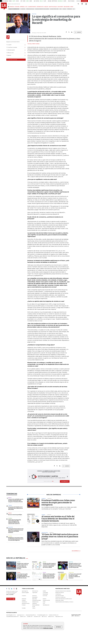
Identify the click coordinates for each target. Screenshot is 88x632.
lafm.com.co (44, 616)
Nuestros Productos (59, 592)
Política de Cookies (48, 628)
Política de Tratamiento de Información (63, 598)
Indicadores (24, 601)
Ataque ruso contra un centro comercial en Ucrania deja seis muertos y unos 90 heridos (23, 566)
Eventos (44, 598)
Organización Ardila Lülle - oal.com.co (76, 615)
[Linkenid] (12, 588)
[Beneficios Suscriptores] (82, 4)
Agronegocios (25, 590)
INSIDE (71, 6)
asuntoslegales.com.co (11, 614)
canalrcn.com (23, 616)
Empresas (24, 598)
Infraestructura (35, 601)
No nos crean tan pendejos (15, 514)
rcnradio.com (29, 616)
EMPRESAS (22, 6)
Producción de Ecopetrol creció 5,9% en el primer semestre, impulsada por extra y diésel (49, 565)
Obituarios (34, 603)
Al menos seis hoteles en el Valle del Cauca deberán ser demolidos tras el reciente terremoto (57, 518)
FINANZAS (12, 6)
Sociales (23, 608)
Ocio (44, 603)
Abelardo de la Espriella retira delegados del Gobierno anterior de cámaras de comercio (14, 521)
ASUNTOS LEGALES (53, 6)
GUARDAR (78, 32)
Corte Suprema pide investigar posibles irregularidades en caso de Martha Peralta (23, 576)
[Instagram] (14, 588)
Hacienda (10, 518)
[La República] (4, 6)
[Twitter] (69, 32)
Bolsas (44, 572)
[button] (29, 477)
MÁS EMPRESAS (75, 550)
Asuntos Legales (25, 592)
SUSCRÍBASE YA (64, 481)
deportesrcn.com (59, 616)
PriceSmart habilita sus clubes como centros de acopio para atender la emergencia (58, 502)
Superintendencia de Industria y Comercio (64, 601)
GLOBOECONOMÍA (32, 6)
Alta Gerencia (35, 590)
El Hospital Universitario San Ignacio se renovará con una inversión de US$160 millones (16, 530)
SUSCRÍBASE (84, 1)
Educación (10, 527)
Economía (45, 595)
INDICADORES (67, 6)
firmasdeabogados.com (42, 614)
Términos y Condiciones (60, 597)
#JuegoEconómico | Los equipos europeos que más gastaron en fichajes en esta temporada (75, 565)
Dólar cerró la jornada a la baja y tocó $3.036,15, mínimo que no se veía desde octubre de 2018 (49, 576)
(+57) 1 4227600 (9, 594)
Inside (44, 601)
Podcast (23, 604)
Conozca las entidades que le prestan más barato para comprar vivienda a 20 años (15, 500)
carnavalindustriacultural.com (12, 616)
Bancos (9, 497)
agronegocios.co (20, 614)
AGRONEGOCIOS (40, 6)
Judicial (18, 572)
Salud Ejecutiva (46, 604)
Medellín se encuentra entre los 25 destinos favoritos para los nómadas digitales (15, 539)
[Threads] (17, 588)
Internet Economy (25, 603)
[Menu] (9, 6)
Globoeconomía (46, 600)
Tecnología (71, 572)
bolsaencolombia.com (53, 614)
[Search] (78, 4)
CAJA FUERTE (60, 6)
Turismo (10, 505)
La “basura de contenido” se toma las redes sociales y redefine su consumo (75, 576)
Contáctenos (58, 594)
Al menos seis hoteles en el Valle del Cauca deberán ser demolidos (15, 508)
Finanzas (24, 600)
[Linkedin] (71, 32)
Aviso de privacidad (59, 595)
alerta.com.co (51, 616)
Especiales (34, 598)
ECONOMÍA (17, 6)
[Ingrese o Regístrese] (86, 4)
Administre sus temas (12, 59)
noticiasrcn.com (37, 616)
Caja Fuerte (34, 592)
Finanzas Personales (36, 600)
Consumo (24, 595)
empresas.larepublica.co (31, 614)
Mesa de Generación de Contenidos (63, 590)
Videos (33, 608)
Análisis (10, 513)
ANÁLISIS (46, 6)
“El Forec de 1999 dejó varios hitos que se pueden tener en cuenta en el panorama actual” (59, 536)
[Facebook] (66, 32)
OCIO (26, 6)
